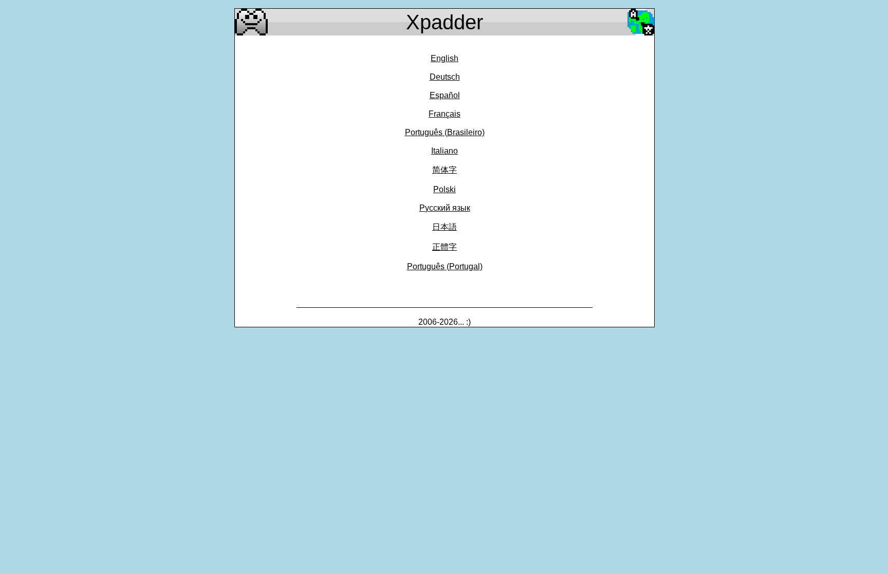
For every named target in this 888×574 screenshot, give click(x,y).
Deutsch (445, 76)
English (444, 58)
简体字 (444, 169)
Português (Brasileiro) (445, 132)
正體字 (444, 247)
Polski (444, 189)
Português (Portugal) (445, 266)
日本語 (444, 227)
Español (445, 95)
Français (444, 113)
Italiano (444, 150)
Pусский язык (444, 207)
